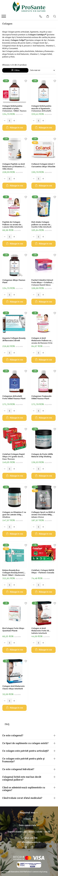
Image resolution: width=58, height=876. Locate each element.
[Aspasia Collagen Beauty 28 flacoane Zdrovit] (14, 323)
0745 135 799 (30, 838)
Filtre (16, 70)
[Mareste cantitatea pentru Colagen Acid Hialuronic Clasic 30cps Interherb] (14, 700)
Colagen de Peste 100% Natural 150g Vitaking (42, 455)
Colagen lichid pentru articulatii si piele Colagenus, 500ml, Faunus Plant (14, 108)
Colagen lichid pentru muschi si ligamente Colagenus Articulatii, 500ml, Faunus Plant (41, 108)
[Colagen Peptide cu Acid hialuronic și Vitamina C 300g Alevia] (14, 149)
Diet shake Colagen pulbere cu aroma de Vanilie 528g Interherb (41, 224)
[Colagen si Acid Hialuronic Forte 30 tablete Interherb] (43, 613)
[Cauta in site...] (54, 16)
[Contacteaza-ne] (40, 16)
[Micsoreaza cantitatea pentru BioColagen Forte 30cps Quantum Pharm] (4, 643)
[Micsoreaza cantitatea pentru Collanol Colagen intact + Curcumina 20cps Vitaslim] (33, 178)
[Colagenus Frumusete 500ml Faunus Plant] (43, 381)
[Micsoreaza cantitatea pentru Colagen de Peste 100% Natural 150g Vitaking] (33, 468)
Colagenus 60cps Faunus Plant (13, 281)
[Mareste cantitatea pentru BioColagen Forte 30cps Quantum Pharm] (14, 643)
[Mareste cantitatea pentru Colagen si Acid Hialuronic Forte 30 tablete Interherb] (43, 643)
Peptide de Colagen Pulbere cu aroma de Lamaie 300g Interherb (12, 224)
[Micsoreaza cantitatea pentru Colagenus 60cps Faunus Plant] (4, 294)
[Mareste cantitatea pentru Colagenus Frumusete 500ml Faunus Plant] (43, 410)
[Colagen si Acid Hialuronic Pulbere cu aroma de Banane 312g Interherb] (43, 323)
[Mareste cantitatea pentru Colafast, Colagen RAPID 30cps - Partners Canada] (43, 585)
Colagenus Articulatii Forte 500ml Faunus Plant (13, 397)
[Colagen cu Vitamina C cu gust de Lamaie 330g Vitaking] (14, 497)
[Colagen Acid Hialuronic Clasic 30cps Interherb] (14, 671)
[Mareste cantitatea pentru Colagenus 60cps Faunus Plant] (14, 294)
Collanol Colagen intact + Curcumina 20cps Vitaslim (43, 165)
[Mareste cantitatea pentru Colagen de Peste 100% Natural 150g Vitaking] (43, 468)
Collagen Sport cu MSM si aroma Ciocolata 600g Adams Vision (43, 514)
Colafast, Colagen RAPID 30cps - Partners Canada (42, 571)
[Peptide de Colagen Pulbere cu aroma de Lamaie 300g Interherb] (14, 207)
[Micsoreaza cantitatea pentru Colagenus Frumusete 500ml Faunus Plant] (33, 410)
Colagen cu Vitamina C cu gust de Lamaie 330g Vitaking (14, 514)
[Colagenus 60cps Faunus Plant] (14, 265)
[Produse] (4, 17)
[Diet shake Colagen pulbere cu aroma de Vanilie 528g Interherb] (43, 207)
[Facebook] (26, 847)
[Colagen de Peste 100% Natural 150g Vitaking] (43, 439)
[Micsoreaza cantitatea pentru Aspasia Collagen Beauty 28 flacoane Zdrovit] (4, 352)
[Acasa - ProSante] (29, 6)
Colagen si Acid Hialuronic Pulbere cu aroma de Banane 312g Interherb (41, 340)
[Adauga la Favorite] (25, 81)
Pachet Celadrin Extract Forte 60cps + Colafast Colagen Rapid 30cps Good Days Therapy (42, 282)
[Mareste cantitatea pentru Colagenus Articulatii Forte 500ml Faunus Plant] (14, 410)
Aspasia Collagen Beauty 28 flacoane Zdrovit (13, 339)
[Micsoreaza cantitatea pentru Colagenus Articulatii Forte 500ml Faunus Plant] (4, 410)
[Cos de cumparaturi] (47, 16)
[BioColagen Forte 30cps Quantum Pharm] (14, 613)
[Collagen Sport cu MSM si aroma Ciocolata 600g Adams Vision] (43, 497)
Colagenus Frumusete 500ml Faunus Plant (41, 397)
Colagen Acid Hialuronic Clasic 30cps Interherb (13, 687)
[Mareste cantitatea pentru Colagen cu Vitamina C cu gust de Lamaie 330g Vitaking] (14, 527)
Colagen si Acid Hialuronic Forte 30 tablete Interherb (40, 630)
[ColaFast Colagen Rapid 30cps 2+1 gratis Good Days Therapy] (14, 439)
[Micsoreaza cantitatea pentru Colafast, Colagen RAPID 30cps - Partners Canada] (33, 585)
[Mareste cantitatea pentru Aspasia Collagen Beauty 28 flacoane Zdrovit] (14, 352)
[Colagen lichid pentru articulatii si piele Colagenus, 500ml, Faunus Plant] (14, 91)
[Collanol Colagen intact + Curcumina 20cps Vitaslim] (43, 149)
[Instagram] (31, 847)
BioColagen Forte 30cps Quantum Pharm (13, 629)
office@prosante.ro (30, 842)
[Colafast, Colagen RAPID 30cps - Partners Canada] (43, 555)
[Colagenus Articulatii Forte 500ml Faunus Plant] (14, 381)
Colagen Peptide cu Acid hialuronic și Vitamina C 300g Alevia (13, 166)
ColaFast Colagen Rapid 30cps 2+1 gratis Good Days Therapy (13, 456)
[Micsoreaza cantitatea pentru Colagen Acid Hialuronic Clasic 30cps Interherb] (4, 700)
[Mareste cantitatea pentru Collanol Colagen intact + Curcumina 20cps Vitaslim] (43, 178)
